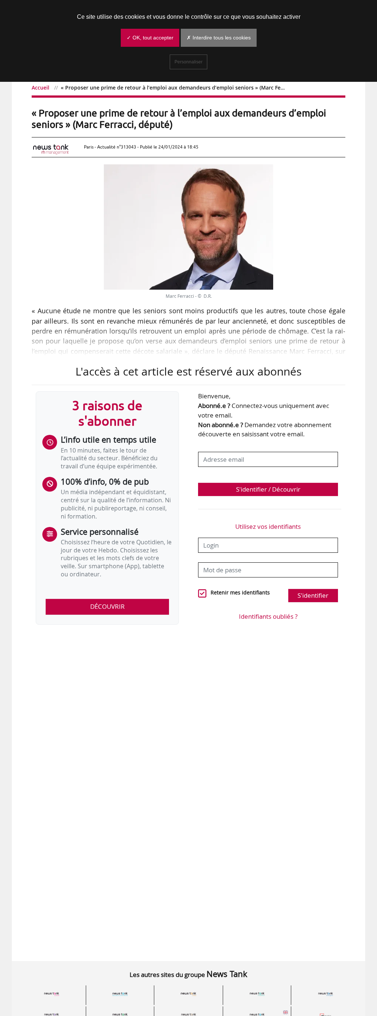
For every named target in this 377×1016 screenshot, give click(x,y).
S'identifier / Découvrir (268, 489)
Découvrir (107, 606)
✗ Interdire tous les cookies (219, 38)
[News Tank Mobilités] (257, 994)
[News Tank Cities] (188, 994)
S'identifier (312, 595)
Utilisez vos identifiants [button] (268, 526)
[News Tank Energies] (325, 994)
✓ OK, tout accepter (150, 38)
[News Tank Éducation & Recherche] (120, 994)
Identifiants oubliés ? (268, 616)
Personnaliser (188, 61)
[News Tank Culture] (51, 994)
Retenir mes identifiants (240, 592)
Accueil (40, 87)
